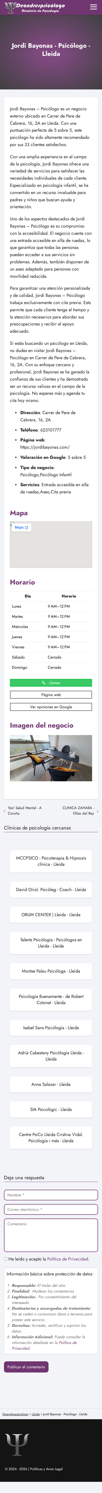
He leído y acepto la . (48, 1259)
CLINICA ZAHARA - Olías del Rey (78, 810)
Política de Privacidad (67, 1259)
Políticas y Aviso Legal (46, 1468)
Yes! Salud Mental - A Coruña (25, 810)
